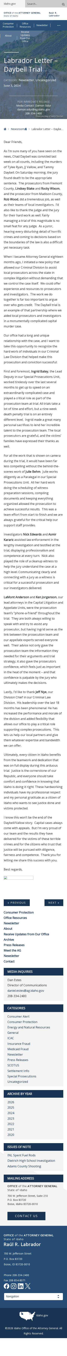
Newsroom (17, 129)
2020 (10, 1135)
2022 (10, 1124)
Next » (53, 902)
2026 (10, 1102)
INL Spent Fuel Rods (21, 1155)
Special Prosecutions (21, 1076)
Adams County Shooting (24, 1166)
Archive (9, 940)
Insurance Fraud (18, 1044)
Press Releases (14, 945)
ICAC (10, 1038)
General (12, 1033)
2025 (10, 1108)
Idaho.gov (42, 1315)
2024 (10, 1113)
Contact (9, 961)
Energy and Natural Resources (28, 1027)
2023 (10, 1118)
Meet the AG (12, 950)
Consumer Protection (19, 912)
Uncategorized (46, 80)
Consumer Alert (18, 1016)
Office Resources (15, 918)
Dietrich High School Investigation (31, 1161)
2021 (10, 1129)
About (8, 929)
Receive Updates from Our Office (26, 934)
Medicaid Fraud (17, 1049)
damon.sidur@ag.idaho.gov (33, 109)
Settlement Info (18, 1071)
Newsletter (26, 80)
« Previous (17, 902)
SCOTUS (13, 1065)
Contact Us (26, 1216)
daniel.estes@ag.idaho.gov (25, 991)
